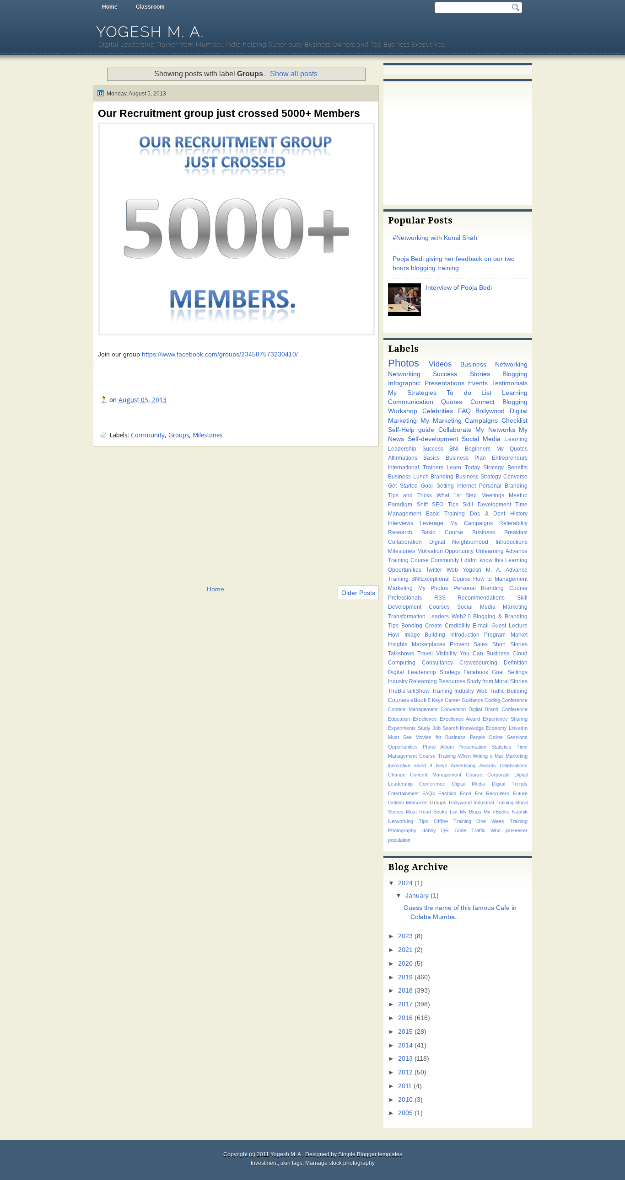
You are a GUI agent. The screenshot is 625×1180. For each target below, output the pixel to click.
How (393, 635)
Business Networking (494, 364)
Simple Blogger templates (370, 1154)
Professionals (405, 598)
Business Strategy (478, 476)
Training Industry (453, 691)
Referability (513, 523)
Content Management (412, 709)
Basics (431, 458)
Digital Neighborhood (459, 542)
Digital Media (468, 784)
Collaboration (405, 542)
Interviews (400, 523)
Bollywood (490, 411)
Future (520, 793)
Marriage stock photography (340, 1163)
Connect (482, 402)
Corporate (498, 774)
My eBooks (497, 811)
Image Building (425, 635)
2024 (405, 883)
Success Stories (461, 374)
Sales (481, 644)
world (420, 765)
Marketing (400, 588)
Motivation (430, 551)
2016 (405, 1018)
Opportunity (459, 551)
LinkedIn (518, 728)
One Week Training (502, 821)
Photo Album (438, 746)
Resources (451, 681)
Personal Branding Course (490, 588)
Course (462, 579)
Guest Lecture (509, 625)
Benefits (517, 467)
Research (400, 532)
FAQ (464, 411)
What (442, 495)
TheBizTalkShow (409, 691)
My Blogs (470, 811)
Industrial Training (493, 802)
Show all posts (293, 74)
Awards (487, 765)
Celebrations (514, 765)
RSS (440, 598)
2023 (405, 936)
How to (482, 579)
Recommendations (481, 598)
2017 (405, 1004)
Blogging (515, 374)
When (464, 756)
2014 (405, 1045)
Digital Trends (510, 784)
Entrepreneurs (510, 458)
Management (511, 579)
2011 (405, 1086)
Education (399, 719)
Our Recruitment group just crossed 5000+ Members (229, 113)
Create (433, 625)
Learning (515, 392)
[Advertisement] (236, 515)
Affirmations (402, 458)
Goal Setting (437, 486)
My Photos (433, 588)
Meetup (518, 495)
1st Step (465, 495)
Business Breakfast (500, 532)
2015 (405, 1031)
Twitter (434, 570)
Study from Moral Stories (497, 681)
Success (432, 449)
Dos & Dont (487, 513)
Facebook (475, 672)
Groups (178, 435)
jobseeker (517, 830)
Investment (264, 1163)
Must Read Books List (432, 811)
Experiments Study (409, 728)
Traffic (478, 830)
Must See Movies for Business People (436, 737)
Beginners (477, 449)
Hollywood (460, 802)
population (399, 840)
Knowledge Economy (483, 728)
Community (148, 435)
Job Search (445, 728)
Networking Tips (408, 821)
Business (497, 653)
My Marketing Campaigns (459, 420)
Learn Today (463, 467)
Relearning (423, 681)
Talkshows (401, 653)
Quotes (451, 402)
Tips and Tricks (410, 495)
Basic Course (442, 532)
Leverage (431, 523)
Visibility (446, 653)
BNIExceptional (430, 579)
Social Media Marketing (492, 607)
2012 (405, 1072)
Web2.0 (461, 616)
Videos (440, 364)
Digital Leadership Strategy (424, 672)
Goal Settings (510, 672)
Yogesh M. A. (150, 31)
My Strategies (412, 392)
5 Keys (435, 700)
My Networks (495, 429)
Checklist (514, 420)
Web (452, 570)
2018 (405, 990)
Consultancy (437, 662)
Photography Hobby (412, 830)
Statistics (501, 746)
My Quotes (512, 449)
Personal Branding (503, 486)
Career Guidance (464, 700)
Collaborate (455, 429)
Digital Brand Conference (498, 709)
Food (465, 793)
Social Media (481, 439)
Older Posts (358, 592)
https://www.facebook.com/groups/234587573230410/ (220, 354)
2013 (405, 1058)
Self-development (433, 439)
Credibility (457, 625)
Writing (480, 756)
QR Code (453, 830)
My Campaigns (471, 523)
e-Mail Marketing (509, 756)
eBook (418, 700)
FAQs (428, 793)
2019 (405, 977)
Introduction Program (478, 635)
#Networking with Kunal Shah (435, 237)
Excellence (425, 719)
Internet (466, 486)
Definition (516, 662)
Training (447, 756)
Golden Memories (408, 802)
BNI (453, 449)
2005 (405, 1113)
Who (495, 830)
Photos (403, 363)
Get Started (403, 486)
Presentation (472, 746)
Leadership (402, 449)
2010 (405, 1099)
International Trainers (415, 467)
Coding (492, 700)
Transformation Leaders (418, 616)
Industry (398, 681)
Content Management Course (446, 774)
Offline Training (452, 821)
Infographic (404, 383)
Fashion (447, 793)
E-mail (481, 625)
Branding (442, 476)
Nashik (520, 811)
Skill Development (487, 504)
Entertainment (403, 793)
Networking (404, 374)
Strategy (493, 467)
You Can (471, 653)
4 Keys (438, 765)
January (417, 895)
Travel (425, 653)
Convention (453, 709)
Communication (410, 402)
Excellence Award (460, 719)
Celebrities (437, 411)
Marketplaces (428, 644)
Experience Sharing (505, 719)
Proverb (459, 644)
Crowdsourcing (478, 662)
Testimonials (510, 383)
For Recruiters (492, 793)
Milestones (207, 435)
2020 (405, 963)
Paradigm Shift (408, 504)
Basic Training (445, 513)
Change (396, 774)
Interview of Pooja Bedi (459, 287)
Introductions (512, 542)
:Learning (516, 439)
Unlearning (490, 551)
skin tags (291, 1163)
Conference (514, 700)
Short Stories (510, 644)
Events (478, 383)
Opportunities (403, 746)
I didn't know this (482, 560)
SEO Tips (445, 504)
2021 (405, 949)
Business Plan (466, 458)
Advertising (463, 765)
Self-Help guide (411, 429)
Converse (515, 476)
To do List (469, 392)
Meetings (492, 495)
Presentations (444, 383)
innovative (399, 765)
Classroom (150, 7)
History (519, 513)
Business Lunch (408, 476)
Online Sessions (508, 737)
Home (110, 7)
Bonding (411, 625)
